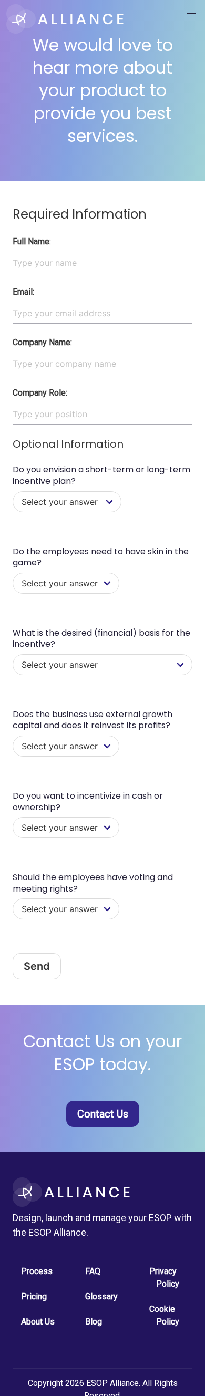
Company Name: (42, 342)
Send (37, 966)
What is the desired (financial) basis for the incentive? (101, 638)
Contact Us (102, 1114)
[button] (191, 13)
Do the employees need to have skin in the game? (101, 557)
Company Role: (40, 393)
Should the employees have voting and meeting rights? (93, 883)
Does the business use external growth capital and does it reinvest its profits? (92, 720)
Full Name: (32, 241)
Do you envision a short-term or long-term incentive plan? (101, 475)
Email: (23, 292)
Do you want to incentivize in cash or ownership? (88, 801)
